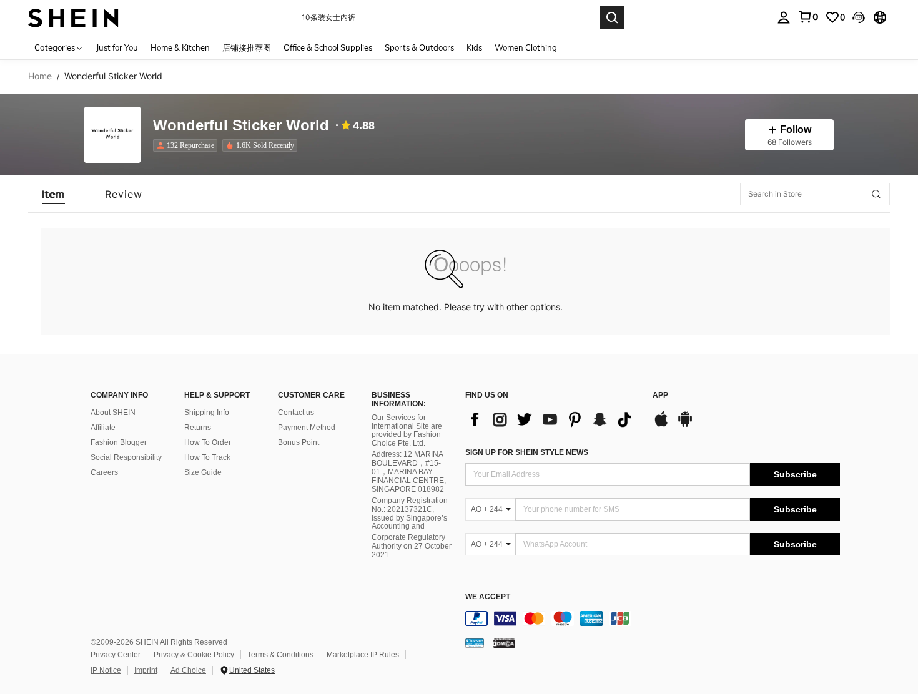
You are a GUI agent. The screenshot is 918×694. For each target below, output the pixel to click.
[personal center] (783, 17)
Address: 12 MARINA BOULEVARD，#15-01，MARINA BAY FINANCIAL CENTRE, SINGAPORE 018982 (409, 472)
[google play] (685, 425)
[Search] (612, 17)
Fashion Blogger (119, 442)
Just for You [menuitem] (117, 47)
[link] (808, 16)
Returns (197, 427)
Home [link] (40, 76)
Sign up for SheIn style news (526, 452)
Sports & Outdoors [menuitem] (419, 47)
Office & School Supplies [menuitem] (328, 47)
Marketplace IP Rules (363, 654)
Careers (104, 472)
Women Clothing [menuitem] (526, 47)
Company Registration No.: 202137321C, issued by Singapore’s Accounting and (410, 513)
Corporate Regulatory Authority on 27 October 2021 (412, 546)
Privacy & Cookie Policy (194, 654)
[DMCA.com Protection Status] (504, 642)
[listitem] (187, 145)
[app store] (661, 425)
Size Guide (203, 472)
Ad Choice (188, 670)
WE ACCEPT (487, 597)
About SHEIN (113, 412)
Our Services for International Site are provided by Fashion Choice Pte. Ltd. (407, 430)
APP (660, 395)
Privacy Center (116, 654)
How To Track (207, 457)
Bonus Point (298, 442)
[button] (858, 17)
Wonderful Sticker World (241, 126)
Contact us (296, 412)
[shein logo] (73, 17)
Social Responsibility (126, 457)
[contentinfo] (652, 618)
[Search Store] (876, 194)
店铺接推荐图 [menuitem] (246, 47)
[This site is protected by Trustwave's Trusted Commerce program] (474, 642)
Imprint (145, 670)
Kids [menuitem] (474, 47)
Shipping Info (206, 412)
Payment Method (306, 427)
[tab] (53, 194)
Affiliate (103, 427)
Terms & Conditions (280, 654)
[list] (552, 419)
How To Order (207, 442)
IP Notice (106, 670)
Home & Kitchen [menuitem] (180, 47)
